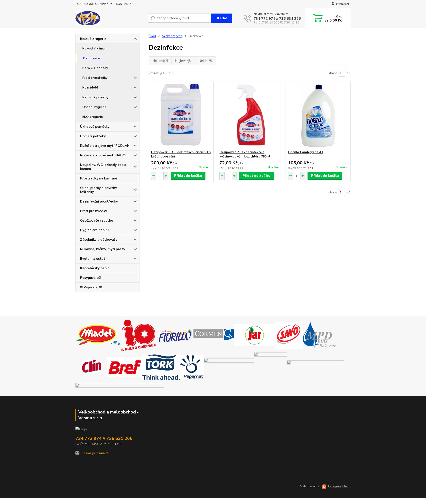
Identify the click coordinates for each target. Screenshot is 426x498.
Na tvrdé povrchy (95, 97)
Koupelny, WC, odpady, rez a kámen (103, 167)
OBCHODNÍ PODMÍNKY (92, 4)
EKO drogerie (92, 117)
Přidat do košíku (188, 175)
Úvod (152, 36)
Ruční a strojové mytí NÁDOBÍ (104, 155)
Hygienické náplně (94, 230)
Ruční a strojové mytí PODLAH (105, 146)
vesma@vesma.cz (95, 453)
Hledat (221, 18)
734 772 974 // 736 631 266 (277, 18)
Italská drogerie (93, 39)
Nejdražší (205, 61)
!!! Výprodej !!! (91, 287)
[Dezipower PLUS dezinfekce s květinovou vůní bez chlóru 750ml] (249, 115)
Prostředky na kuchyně (98, 178)
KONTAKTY (124, 4)
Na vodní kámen (94, 48)
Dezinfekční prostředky (99, 201)
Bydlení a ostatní (94, 258)
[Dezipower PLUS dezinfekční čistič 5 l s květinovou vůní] (181, 115)
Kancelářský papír (94, 268)
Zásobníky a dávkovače (98, 239)
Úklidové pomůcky (94, 126)
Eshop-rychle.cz (339, 486)
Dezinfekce (91, 58)
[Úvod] (109, 18)
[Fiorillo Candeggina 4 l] (318, 115)
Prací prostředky (94, 78)
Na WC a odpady (95, 68)
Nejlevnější (183, 61)
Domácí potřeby (93, 136)
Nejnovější (160, 61)
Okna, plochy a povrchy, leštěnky (99, 190)
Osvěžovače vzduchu (96, 220)
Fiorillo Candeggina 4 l (305, 152)
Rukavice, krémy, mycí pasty (102, 249)
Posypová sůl (90, 278)
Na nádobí (90, 87)
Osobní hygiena (94, 107)
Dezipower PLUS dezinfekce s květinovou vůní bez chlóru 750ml (244, 154)
